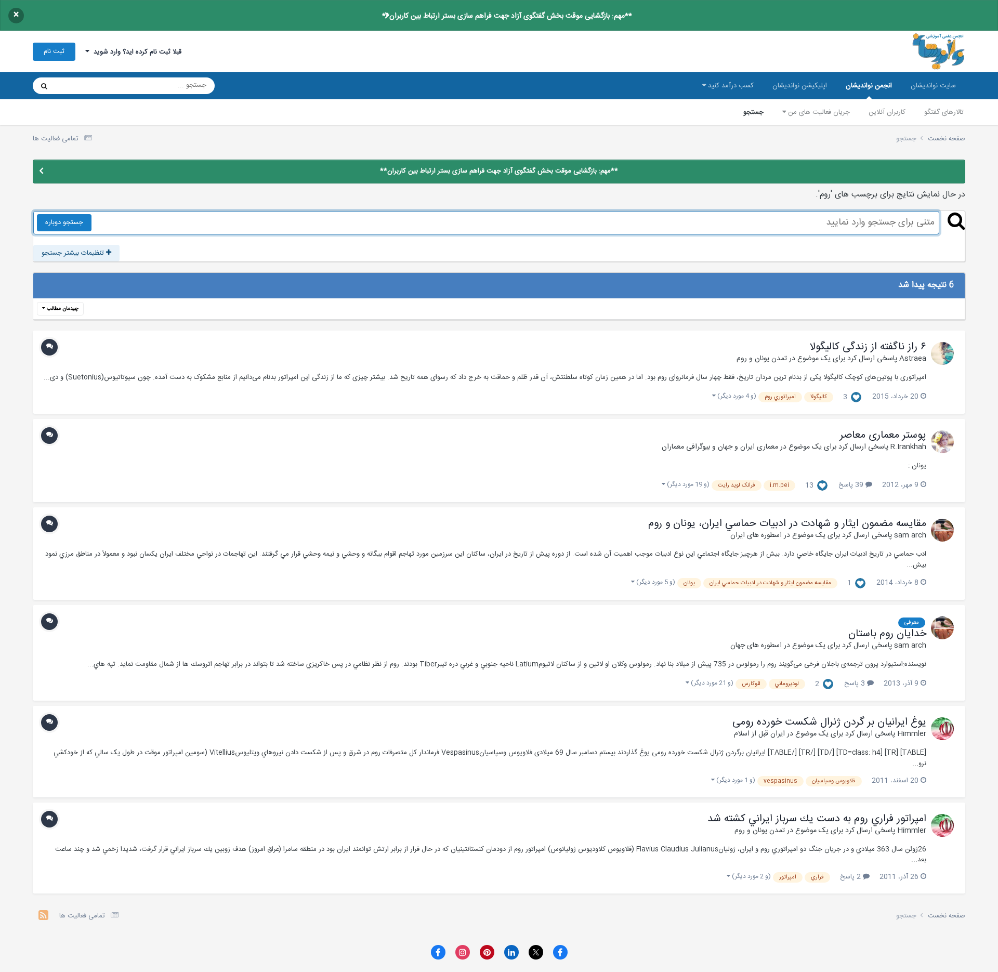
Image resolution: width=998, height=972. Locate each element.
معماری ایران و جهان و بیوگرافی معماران (720, 447)
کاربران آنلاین (887, 112)
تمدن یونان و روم (762, 358)
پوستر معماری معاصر (883, 435)
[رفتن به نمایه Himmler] (942, 728)
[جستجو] (44, 85)
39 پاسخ (851, 485)
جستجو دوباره (64, 222)
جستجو (753, 112)
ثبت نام (54, 51)
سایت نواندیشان (933, 85)
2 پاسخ (851, 877)
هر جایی (80, 86)
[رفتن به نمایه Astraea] (942, 353)
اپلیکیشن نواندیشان (799, 85)
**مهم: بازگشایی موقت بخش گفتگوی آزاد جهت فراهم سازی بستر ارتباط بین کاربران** (507, 16)
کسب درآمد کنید (730, 85)
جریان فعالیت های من (818, 112)
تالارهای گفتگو (944, 112)
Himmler (911, 734)
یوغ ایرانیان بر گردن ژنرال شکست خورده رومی (829, 722)
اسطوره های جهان (756, 645)
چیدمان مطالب (61, 309)
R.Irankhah (908, 447)
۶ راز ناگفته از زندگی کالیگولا (868, 347)
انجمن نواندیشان (869, 85)
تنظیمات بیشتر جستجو (74, 253)
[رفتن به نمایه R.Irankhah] (942, 441)
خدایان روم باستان (887, 634)
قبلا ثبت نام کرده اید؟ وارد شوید (135, 52)
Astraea (912, 358)
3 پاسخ (855, 683)
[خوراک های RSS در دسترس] (43, 916)
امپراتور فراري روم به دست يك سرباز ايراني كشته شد (816, 819)
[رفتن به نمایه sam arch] (942, 530)
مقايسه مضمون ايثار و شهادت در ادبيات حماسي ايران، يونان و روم (787, 524)
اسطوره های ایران (756, 535)
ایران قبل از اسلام (759, 734)
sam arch (910, 535)
